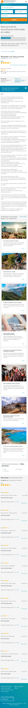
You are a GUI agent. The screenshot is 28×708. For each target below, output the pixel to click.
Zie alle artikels (23, 216)
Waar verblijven (21, 40)
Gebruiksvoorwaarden (5, 688)
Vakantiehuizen (15, 38)
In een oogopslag (5, 38)
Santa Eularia (19, 469)
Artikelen (16, 688)
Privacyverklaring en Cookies (7, 690)
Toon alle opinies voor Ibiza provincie (18, 65)
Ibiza (9, 36)
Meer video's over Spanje (7, 51)
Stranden (13, 40)
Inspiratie (22, 38)
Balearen (4, 36)
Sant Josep (6, 471)
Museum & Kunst (5, 40)
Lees (23, 248)
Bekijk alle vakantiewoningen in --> (20, 80)
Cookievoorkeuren (5, 691)
